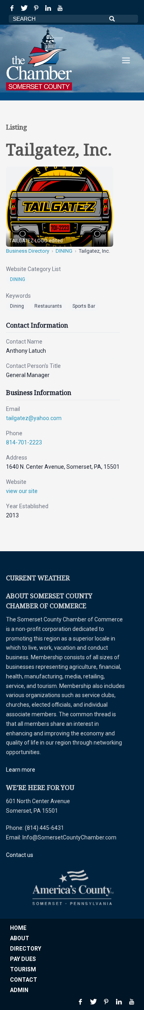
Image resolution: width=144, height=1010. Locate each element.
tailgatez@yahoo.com (34, 418)
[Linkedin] (48, 8)
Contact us (19, 855)
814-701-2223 (24, 442)
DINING (64, 251)
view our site (22, 491)
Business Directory (27, 251)
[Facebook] (12, 8)
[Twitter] (24, 8)
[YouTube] (60, 8)
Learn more (20, 769)
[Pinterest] (36, 8)
